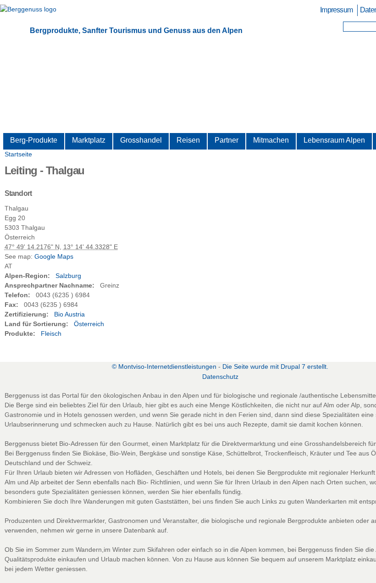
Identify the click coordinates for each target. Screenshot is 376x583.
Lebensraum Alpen (334, 140)
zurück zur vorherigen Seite (161, 343)
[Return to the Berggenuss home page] (28, 9)
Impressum (336, 10)
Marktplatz (88, 140)
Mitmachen (271, 140)
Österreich (89, 324)
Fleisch (51, 333)
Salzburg (68, 275)
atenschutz (220, 376)
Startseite (18, 154)
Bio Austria (69, 314)
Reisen (188, 140)
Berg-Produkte (33, 140)
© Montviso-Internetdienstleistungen (164, 366)
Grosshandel (141, 140)
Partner (226, 140)
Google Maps (53, 256)
